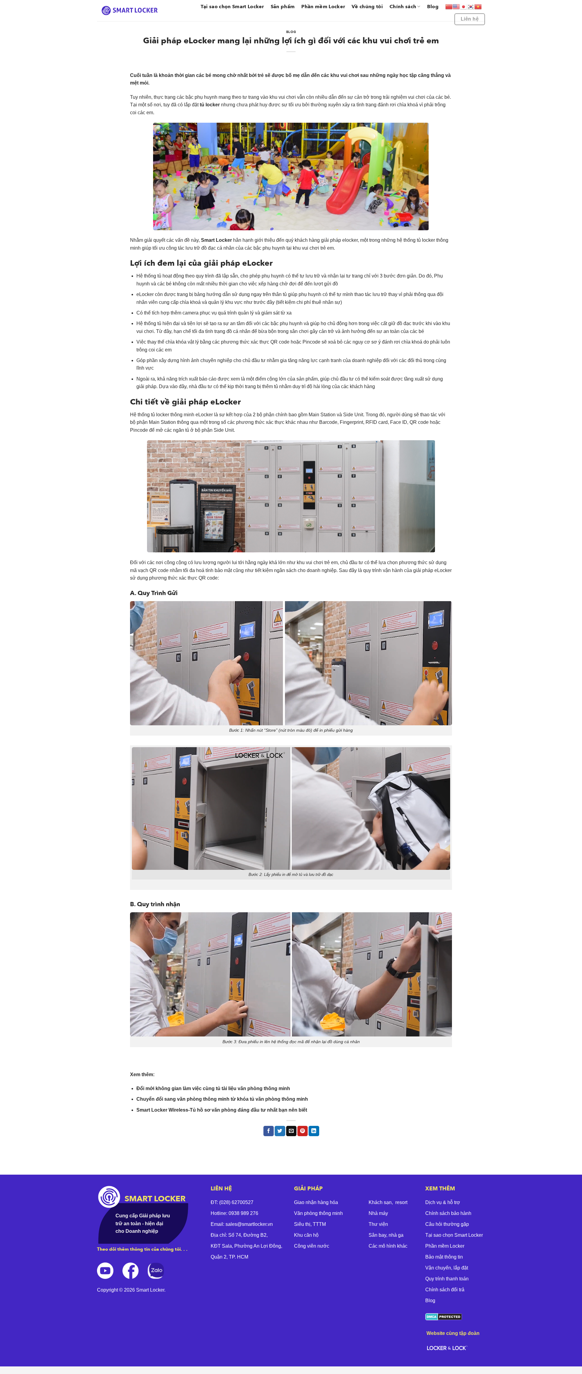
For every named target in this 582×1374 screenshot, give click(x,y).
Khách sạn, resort (388, 1202)
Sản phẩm (283, 6)
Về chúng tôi (367, 6)
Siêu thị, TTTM (310, 1224)
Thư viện (378, 1224)
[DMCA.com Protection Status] (443, 1316)
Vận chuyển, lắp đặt (446, 1267)
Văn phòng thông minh (318, 1213)
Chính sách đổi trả (444, 1289)
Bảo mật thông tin (444, 1256)
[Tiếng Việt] (478, 6)
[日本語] (463, 6)
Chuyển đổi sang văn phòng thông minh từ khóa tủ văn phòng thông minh (222, 1099)
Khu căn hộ (306, 1235)
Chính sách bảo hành (448, 1213)
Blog (433, 6)
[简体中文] (449, 6)
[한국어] (470, 6)
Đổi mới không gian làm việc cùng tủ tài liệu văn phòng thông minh (213, 1088)
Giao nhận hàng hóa (316, 1202)
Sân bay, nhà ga (386, 1235)
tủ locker (209, 104)
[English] (456, 6)
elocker (350, 240)
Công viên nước (311, 1246)
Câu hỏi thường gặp (447, 1224)
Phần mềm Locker (323, 6)
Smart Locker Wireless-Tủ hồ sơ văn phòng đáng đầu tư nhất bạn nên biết (221, 1110)
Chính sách (403, 6)
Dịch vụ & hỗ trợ (442, 1202)
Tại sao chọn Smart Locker (232, 6)
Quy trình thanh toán (447, 1278)
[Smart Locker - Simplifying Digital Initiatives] (131, 10)
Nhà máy (378, 1213)
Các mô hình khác (388, 1246)
